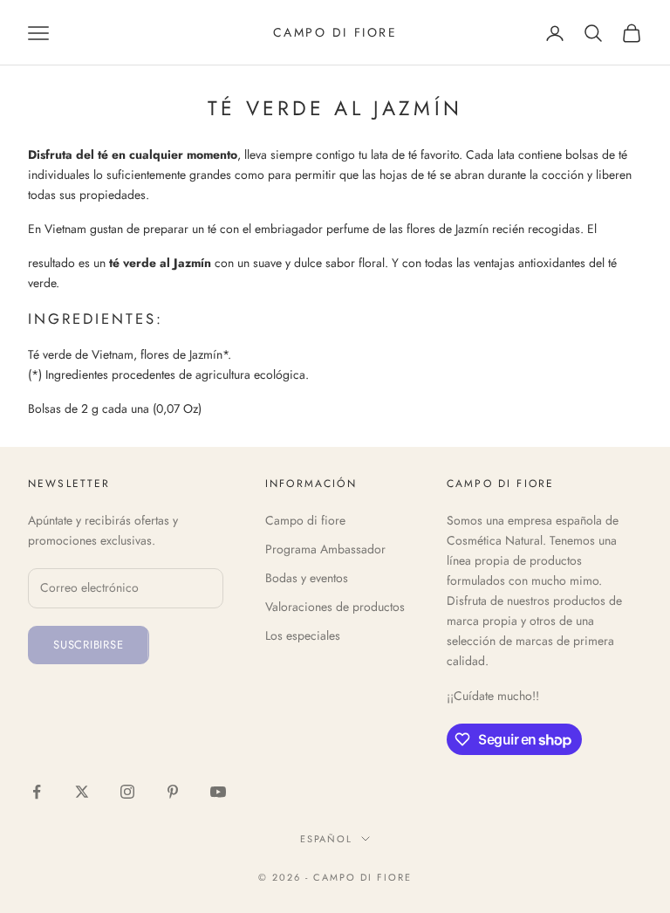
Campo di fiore (305, 520)
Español (326, 839)
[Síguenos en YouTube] (218, 791)
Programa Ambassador (325, 549)
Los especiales (302, 635)
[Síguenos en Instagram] (127, 791)
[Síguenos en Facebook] (36, 791)
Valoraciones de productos (335, 606)
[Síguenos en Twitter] (82, 791)
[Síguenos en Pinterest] (172, 791)
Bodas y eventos (306, 578)
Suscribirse (88, 644)
